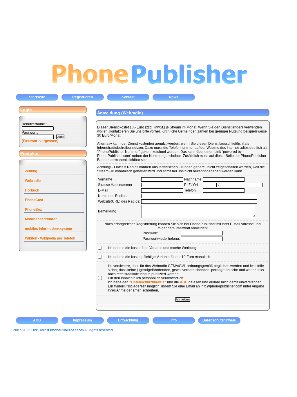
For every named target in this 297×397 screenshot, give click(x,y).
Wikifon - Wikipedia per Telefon (50, 238)
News (173, 97)
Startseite (37, 97)
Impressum (82, 320)
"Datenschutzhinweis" (147, 282)
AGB (184, 282)
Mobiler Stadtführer (41, 219)
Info (174, 320)
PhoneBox (33, 210)
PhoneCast (34, 200)
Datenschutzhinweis (219, 320)
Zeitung (31, 171)
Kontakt (128, 97)
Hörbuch (32, 190)
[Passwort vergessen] (40, 141)
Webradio (33, 181)
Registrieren (82, 97)
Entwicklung (128, 320)
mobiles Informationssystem (48, 229)
